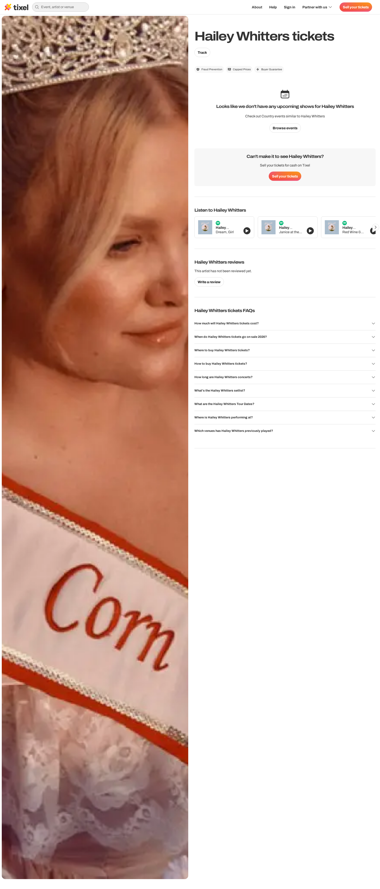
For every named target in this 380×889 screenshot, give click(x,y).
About (257, 7)
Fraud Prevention (211, 69)
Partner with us (314, 7)
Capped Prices (242, 69)
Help (273, 7)
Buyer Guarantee (271, 69)
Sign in (289, 7)
